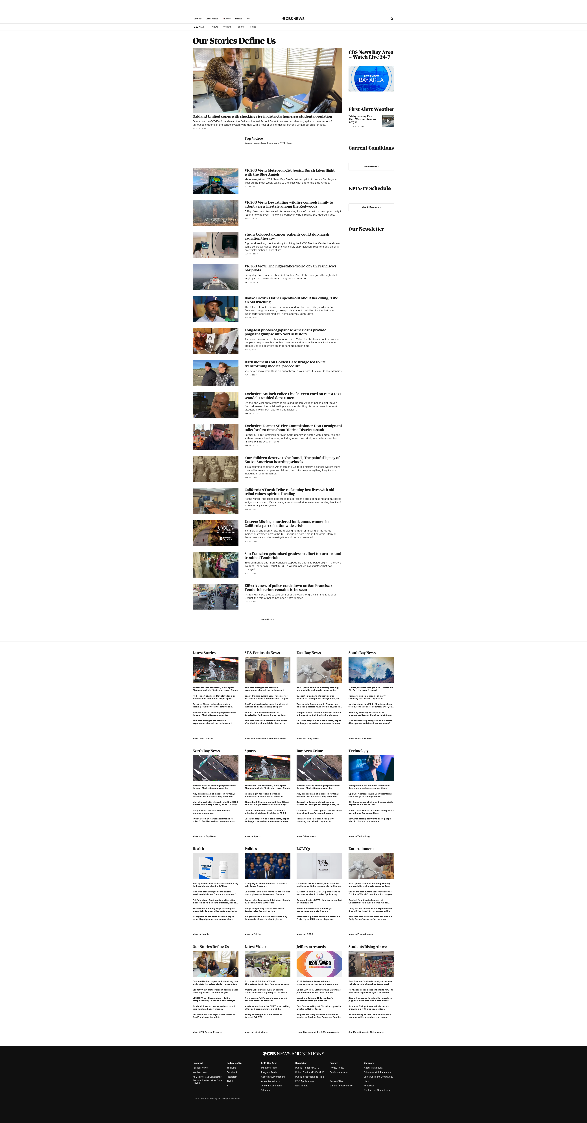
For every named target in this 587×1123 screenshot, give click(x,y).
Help (366, 1081)
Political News (200, 1068)
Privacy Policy (337, 1068)
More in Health (201, 934)
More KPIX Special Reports (207, 1032)
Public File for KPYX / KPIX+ (310, 1072)
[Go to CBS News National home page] (293, 18)
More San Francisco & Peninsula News (265, 738)
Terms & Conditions (271, 1085)
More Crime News (306, 836)
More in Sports (252, 836)
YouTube (231, 1068)
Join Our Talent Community (378, 1077)
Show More (266, 619)
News (215, 26)
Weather (228, 26)
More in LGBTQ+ (305, 934)
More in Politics (253, 934)
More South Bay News (361, 738)
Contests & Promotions (273, 1077)
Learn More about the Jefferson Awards (318, 1032)
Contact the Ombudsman (377, 1090)
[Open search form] (391, 18)
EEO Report (301, 1085)
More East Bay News (308, 738)
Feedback (369, 1085)
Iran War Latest (200, 1072)
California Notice (338, 1072)
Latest (197, 18)
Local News (212, 18)
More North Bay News (204, 836)
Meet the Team (269, 1068)
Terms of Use (336, 1081)
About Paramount (373, 1068)
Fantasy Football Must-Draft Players (207, 1081)
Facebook (232, 1072)
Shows (239, 18)
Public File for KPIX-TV (307, 1068)
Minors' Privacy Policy (341, 1085)
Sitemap (265, 1090)
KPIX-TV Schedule (370, 188)
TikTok (230, 1081)
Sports (241, 26)
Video (253, 26)
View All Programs (370, 207)
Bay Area (199, 26)
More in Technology (359, 836)
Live (226, 18)
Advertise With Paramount (378, 1072)
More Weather (370, 166)
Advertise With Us (270, 1081)
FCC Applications (304, 1081)
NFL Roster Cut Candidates (207, 1077)
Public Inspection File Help (309, 1077)
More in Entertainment (361, 934)
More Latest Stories (203, 738)
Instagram (232, 1077)
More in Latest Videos (256, 1032)
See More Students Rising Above (366, 1032)
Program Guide (269, 1072)
